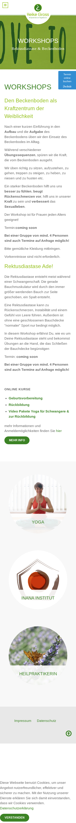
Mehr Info (17, 440)
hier (59, 431)
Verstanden (15, 817)
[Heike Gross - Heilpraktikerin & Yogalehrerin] (38, 11)
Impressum (22, 721)
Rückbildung (19, 405)
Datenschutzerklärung (17, 808)
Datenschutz (46, 721)
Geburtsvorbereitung (26, 398)
